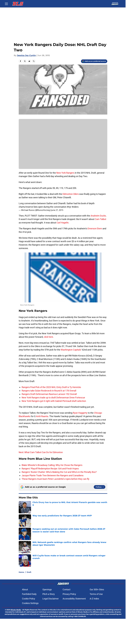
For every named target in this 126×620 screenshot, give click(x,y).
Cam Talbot (100, 219)
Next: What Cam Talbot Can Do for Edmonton (41, 452)
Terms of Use (96, 594)
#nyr (69, 207)
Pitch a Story (48, 594)
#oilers (75, 207)
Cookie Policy (28, 598)
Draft (29, 572)
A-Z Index (94, 598)
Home (21, 572)
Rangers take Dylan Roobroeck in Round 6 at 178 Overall (49, 390)
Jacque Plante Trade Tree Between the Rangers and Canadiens (52, 475)
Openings (47, 589)
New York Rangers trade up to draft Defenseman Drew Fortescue (53, 397)
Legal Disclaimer (50, 598)
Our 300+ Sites (97, 589)
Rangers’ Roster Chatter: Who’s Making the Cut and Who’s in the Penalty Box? (59, 472)
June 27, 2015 (57, 210)
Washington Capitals (71, 349)
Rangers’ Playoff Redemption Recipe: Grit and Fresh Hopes (50, 468)
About (25, 589)
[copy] (33, 61)
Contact (66, 589)
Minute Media (15, 610)
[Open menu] (6, 3)
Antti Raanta (42, 416)
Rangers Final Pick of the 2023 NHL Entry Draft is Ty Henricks (51, 387)
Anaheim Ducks (98, 215)
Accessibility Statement (74, 598)
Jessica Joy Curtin (26, 55)
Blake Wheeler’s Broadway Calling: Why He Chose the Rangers (52, 465)
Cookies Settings (30, 603)
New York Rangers (65, 172)
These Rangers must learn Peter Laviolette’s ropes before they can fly (55, 479)
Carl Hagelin (63, 222)
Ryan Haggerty (80, 413)
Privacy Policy (69, 594)
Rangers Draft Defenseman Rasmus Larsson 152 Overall (49, 394)
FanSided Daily (29, 594)
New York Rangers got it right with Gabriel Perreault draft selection (54, 401)
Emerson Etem (95, 228)
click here (48, 337)
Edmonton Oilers (71, 194)
